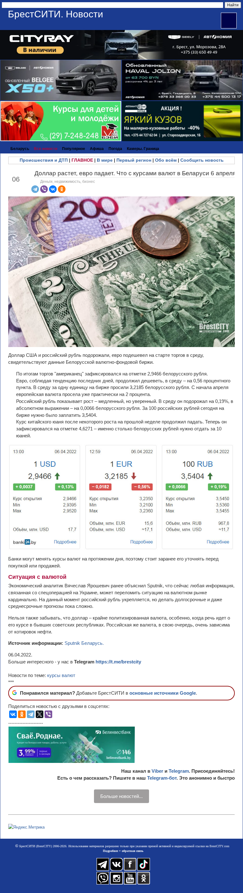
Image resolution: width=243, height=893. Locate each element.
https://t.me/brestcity (118, 661)
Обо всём (166, 160)
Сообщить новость (202, 160)
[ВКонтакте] (53, 189)
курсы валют (61, 675)
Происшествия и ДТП (44, 160)
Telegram (179, 771)
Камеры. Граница (143, 149)
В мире (105, 160)
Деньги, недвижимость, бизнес (67, 181)
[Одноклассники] (61, 189)
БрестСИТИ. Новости (55, 14)
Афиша (97, 149)
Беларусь (19, 149)
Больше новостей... (121, 796)
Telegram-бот (162, 778)
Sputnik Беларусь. (84, 643)
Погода (115, 149)
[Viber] (44, 189)
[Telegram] (35, 189)
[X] (39, 714)
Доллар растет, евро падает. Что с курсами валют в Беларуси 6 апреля (135, 173)
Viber (157, 771)
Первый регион (133, 160)
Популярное (73, 149)
